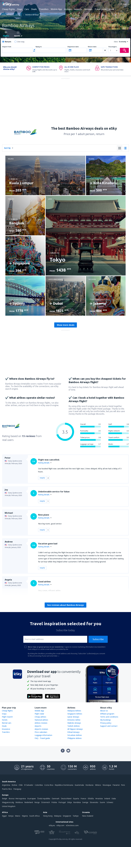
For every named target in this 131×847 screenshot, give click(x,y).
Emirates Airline (73, 720)
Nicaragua (107, 785)
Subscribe (98, 639)
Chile (21, 785)
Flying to (39, 47)
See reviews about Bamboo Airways (65, 605)
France (83, 798)
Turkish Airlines (73, 726)
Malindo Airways (74, 723)
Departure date (73, 47)
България (31, 798)
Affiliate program (107, 714)
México (98, 785)
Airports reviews (41, 729)
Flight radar (39, 714)
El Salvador (28, 785)
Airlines (68, 9)
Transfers (43, 9)
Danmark (55, 798)
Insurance (6, 729)
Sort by (7, 148)
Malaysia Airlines (74, 710)
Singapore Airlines (74, 714)
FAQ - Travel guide (42, 738)
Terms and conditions (109, 717)
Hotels (4, 720)
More (111, 9)
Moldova (19, 802)
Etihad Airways (73, 732)
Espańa (76, 798)
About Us (104, 710)
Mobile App (56, 9)
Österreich (45, 802)
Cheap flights (8, 9)
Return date (92, 47)
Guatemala (79, 785)
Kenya (10, 816)
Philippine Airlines (74, 738)
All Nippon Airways (75, 729)
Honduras (89, 785)
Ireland (107, 798)
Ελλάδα (91, 798)
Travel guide (101, 9)
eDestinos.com (72, 825)
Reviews (88, 9)
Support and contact (108, 726)
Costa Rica (48, 785)
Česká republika (43, 798)
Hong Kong (47, 816)
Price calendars (41, 732)
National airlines (41, 720)
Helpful (42, 478)
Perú (123, 785)
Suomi (102, 802)
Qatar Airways (73, 717)
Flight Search (7, 717)
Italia (114, 798)
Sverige (85, 802)
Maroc (17, 816)
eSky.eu (52, 825)
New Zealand (87, 816)
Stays (19, 9)
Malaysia (57, 816)
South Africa (34, 816)
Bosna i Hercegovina (17, 798)
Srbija (69, 802)
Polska (54, 802)
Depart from (6, 47)
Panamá (116, 785)
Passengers (112, 47)
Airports (78, 9)
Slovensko (94, 802)
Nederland (28, 802)
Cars (27, 9)
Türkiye (76, 816)
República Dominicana (64, 785)
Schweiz (110, 802)
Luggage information (43, 735)
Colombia (39, 785)
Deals (34, 9)
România (77, 802)
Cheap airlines (40, 717)
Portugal (62, 802)
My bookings (105, 720)
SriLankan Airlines (74, 735)
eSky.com (60, 825)
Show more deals (65, 325)
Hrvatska (99, 798)
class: (116, 42)
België (4, 798)
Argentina (6, 785)
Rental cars (6, 723)
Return (8, 41)
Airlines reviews (41, 723)
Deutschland (66, 798)
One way (20, 41)
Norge (37, 802)
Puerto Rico (7, 789)
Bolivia (14, 785)
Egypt (4, 816)
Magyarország (8, 802)
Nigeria (25, 816)
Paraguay (17, 789)
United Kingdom (8, 806)
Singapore (67, 816)
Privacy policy (105, 723)
